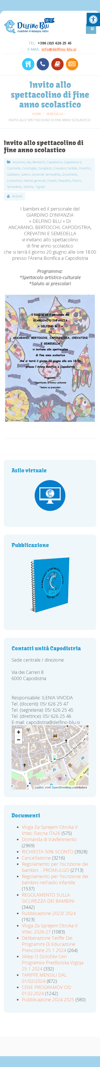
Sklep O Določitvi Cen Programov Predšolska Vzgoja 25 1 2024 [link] (52, 962)
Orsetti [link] (52, 180)
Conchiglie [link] (29, 168)
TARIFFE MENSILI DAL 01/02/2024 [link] (44, 978)
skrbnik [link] (17, 196)
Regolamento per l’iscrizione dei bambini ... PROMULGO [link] (55, 867)
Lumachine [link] (14, 180)
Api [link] (29, 162)
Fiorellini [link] (85, 168)
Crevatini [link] (59, 168)
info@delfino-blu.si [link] (59, 49)
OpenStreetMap (62, 787)
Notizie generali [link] (34, 180)
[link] (93, 19)
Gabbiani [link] (13, 174)
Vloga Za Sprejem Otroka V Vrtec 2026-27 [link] (49, 928)
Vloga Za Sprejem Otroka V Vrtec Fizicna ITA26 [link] (49, 830)
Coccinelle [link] (14, 168)
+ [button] (18, 732)
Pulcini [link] (76, 180)
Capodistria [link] (54, 162)
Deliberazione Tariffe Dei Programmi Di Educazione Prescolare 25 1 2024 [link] (48, 944)
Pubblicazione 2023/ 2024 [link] (49, 913)
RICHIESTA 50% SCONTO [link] (47, 852)
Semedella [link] (14, 187)
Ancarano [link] (19, 162)
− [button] (18, 740)
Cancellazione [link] (36, 858)
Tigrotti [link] (40, 187)
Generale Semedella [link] (46, 174)
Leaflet (39, 787)
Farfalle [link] (72, 168)
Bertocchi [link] (39, 162)
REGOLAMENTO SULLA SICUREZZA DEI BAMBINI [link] (48, 898)
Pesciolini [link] (64, 180)
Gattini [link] (25, 174)
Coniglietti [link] (45, 168)
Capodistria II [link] (72, 162)
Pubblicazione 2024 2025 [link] (48, 999)
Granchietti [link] (69, 174)
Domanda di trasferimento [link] (49, 839)
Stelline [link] (28, 187)
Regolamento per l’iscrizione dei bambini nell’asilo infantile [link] (55, 879)
